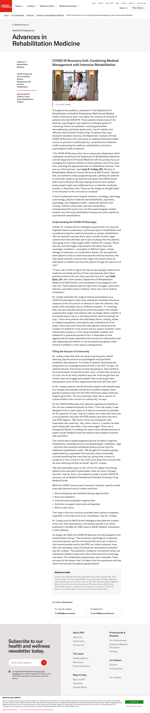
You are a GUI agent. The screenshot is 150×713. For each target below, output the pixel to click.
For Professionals (17, 15)
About (94, 3)
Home (6, 15)
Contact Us (78, 645)
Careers (100, 3)
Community (78, 641)
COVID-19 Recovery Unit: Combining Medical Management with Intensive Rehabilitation (24, 80)
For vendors (115, 677)
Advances (30, 15)
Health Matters (80, 658)
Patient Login (141, 3)
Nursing (113, 651)
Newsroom (78, 662)
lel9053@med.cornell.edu (66, 613)
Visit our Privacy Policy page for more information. (37, 710)
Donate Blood (80, 687)
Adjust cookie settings (9, 710)
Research (132, 3)
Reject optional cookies (134, 706)
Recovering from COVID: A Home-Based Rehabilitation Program (25, 98)
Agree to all (134, 702)
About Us (77, 637)
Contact (124, 3)
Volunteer (78, 683)
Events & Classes (81, 666)
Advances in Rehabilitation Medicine (50, 15)
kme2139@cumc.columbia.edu (103, 613)
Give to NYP (109, 3)
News (117, 3)
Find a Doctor (137, 8)
